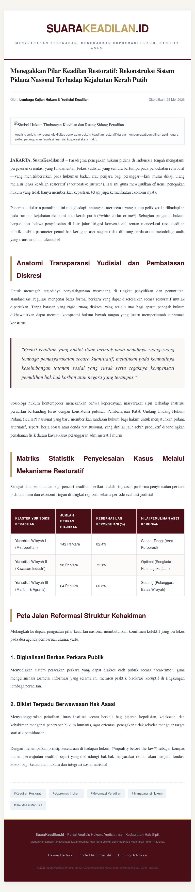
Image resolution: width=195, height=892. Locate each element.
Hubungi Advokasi (132, 855)
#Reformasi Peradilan (106, 793)
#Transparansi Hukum (147, 793)
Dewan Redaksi (60, 855)
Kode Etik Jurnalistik (95, 855)
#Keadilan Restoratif (28, 793)
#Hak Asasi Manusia (28, 805)
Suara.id (97, 28)
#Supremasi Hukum (66, 793)
